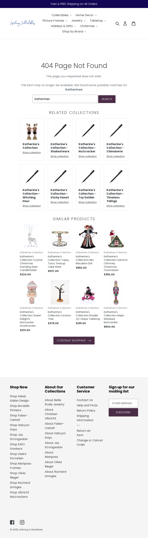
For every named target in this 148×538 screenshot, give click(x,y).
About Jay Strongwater (54, 445)
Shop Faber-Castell (19, 417)
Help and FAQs (87, 405)
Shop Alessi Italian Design (19, 398)
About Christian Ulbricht (51, 414)
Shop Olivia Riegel (17, 475)
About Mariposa (51, 454)
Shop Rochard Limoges (20, 485)
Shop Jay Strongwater (19, 437)
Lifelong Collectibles (31, 529)
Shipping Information (85, 418)
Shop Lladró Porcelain (18, 456)
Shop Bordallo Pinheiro (20, 408)
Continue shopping (71, 340)
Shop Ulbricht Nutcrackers (19, 494)
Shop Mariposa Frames (20, 465)
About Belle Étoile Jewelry (54, 402)
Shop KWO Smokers (17, 446)
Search (107, 99)
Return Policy (86, 410)
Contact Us (85, 400)
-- (78, 425)
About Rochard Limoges (55, 474)
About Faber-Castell (54, 426)
